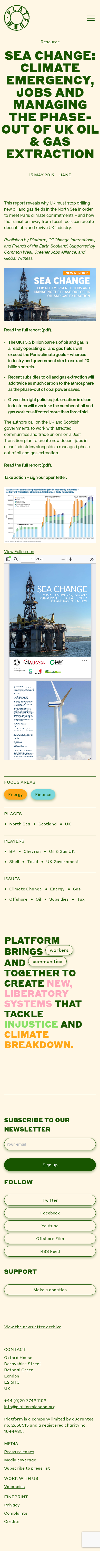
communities (47, 961)
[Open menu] (90, 18)
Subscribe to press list (27, 1468)
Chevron (32, 851)
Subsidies (59, 899)
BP (12, 851)
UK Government (62, 861)
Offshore (18, 899)
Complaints (15, 1513)
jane (65, 174)
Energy (15, 794)
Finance (43, 794)
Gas (77, 888)
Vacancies (14, 1486)
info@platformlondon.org (30, 1406)
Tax (81, 899)
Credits (11, 1521)
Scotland (47, 823)
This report (14, 203)
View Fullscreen (19, 552)
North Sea (19, 823)
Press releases (19, 1451)
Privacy (12, 1504)
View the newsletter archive (32, 1326)
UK (68, 823)
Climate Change (25, 888)
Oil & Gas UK (62, 851)
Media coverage (20, 1459)
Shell (14, 861)
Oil (38, 899)
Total (32, 861)
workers (59, 950)
